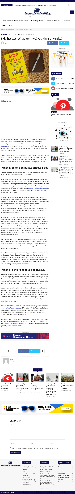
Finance (7, 29)
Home (2, 29)
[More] (72, 43)
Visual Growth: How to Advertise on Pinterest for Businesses (61, 115)
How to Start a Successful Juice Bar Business (29, 474)
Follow (71, 83)
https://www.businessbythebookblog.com (20, 361)
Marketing (54, 112)
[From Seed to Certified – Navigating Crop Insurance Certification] (67, 377)
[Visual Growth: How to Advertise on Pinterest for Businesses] (62, 104)
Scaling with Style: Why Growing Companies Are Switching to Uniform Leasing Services (66, 149)
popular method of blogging (37, 188)
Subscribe (71, 88)
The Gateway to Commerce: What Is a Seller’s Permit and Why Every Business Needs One (66, 159)
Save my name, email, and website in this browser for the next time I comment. (35, 448)
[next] (73, 5)
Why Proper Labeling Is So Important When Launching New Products (29, 481)
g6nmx (8, 43)
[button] (72, 12)
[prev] (69, 5)
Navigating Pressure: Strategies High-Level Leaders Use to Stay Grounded (29, 468)
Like (72, 78)
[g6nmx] (2, 42)
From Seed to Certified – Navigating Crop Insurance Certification (67, 386)
